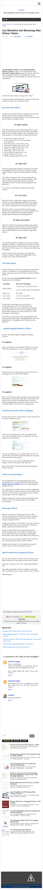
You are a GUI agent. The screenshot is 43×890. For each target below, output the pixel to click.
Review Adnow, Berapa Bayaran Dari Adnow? (18, 644)
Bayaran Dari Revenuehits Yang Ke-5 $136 (17, 631)
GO (32, 736)
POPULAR (7, 741)
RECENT (16, 741)
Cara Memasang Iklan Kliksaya (20, 830)
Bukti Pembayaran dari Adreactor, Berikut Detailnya (24, 783)
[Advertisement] (21, 54)
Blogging (21, 10)
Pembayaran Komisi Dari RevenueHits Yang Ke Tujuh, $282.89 (25, 754)
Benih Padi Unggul (14, 661)
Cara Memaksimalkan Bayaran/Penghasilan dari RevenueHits (25, 811)
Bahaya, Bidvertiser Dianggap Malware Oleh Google (25, 802)
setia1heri (11, 695)
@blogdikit (17, 36)
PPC (11, 24)
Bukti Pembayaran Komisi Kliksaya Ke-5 (16, 647)
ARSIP (25, 741)
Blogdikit (30, 36)
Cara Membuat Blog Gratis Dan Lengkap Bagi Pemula (24, 821)
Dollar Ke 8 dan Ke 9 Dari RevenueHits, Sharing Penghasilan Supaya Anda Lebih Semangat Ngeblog (24, 774)
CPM (7, 24)
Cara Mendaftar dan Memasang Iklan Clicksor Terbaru (22, 792)
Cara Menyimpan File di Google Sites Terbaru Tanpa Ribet (23, 764)
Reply (10, 675)
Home (3, 24)
